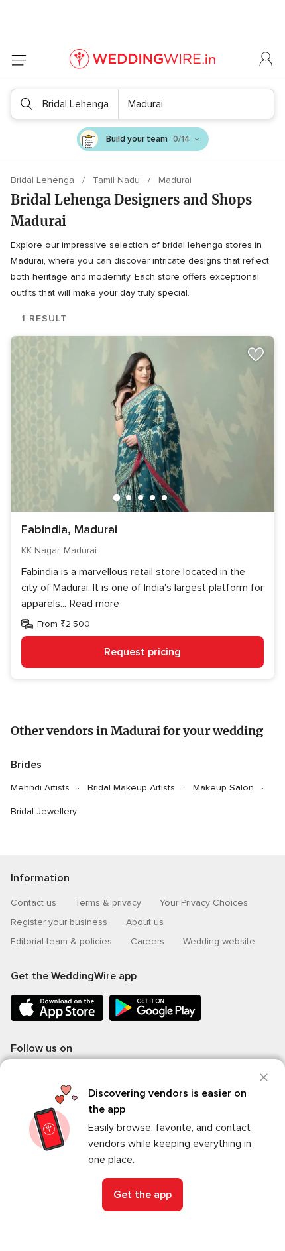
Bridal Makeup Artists (131, 787)
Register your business (59, 922)
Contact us (33, 902)
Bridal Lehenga (44, 180)
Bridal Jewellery (44, 811)
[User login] (266, 59)
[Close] (264, 1077)
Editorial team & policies (61, 941)
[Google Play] (155, 1018)
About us (145, 922)
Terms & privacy (108, 902)
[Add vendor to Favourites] (256, 354)
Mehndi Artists (40, 787)
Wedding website (219, 941)
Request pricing (142, 652)
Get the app (142, 1194)
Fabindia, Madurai (69, 529)
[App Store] (57, 1018)
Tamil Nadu (117, 180)
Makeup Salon (223, 787)
